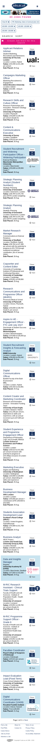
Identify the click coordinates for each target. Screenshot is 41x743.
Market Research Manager (11, 232)
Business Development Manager (14, 491)
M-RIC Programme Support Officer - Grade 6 (12, 619)
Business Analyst (12, 537)
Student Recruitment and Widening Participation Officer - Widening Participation (14, 153)
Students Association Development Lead (13, 513)
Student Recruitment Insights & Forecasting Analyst (14, 348)
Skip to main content (8, 2)
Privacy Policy (30, 728)
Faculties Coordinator (14, 650)
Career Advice (5, 731)
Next (26, 720)
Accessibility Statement (33, 734)
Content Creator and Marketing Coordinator (14, 397)
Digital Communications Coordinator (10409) (13, 699)
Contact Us (18, 728)
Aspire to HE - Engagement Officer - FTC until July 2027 (14, 322)
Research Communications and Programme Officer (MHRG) (14, 293)
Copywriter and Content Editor (11, 265)
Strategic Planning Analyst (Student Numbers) (12, 182)
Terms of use (30, 725)
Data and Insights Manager (12, 560)
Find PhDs (4, 728)
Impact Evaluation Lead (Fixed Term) (12, 677)
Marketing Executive (13, 467)
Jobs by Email (5, 734)
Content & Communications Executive (11, 130)
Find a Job (4, 725)
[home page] (20, 9)
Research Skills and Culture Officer (13, 101)
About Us (17, 725)
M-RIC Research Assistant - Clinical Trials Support (12, 587)
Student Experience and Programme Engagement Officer (13, 432)
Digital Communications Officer (11, 373)
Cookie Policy (30, 731)
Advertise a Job (5, 736)
